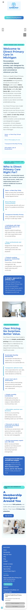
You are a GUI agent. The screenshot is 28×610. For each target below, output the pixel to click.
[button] (3, 2)
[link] (14, 2)
